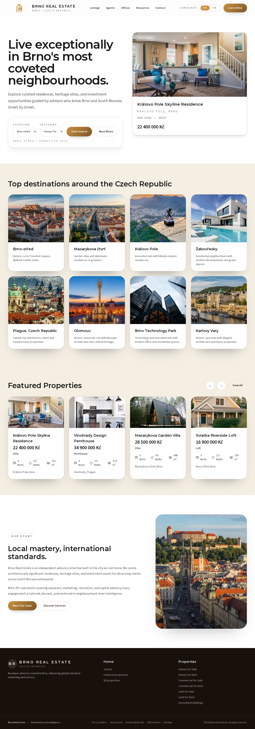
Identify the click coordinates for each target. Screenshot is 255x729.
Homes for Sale (187, 669)
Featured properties (116, 675)
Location (21, 124)
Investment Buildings (190, 703)
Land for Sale (186, 692)
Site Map (168, 722)
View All (237, 385)
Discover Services (55, 606)
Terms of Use (116, 722)
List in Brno (235, 8)
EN (205, 8)
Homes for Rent (187, 675)
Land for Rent (186, 697)
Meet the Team (22, 606)
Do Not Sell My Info (135, 722)
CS (215, 8)
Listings (95, 8)
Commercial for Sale (190, 681)
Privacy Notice (99, 722)
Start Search (79, 132)
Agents (110, 8)
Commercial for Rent (190, 686)
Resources (142, 8)
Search (108, 669)
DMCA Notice (153, 722)
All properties (112, 681)
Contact (160, 8)
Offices (125, 8)
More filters (106, 132)
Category (48, 124)
